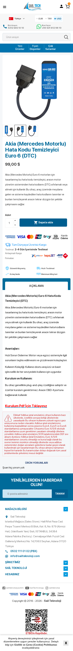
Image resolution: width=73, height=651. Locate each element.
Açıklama (36, 285)
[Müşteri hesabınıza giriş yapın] (61, 6)
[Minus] (15, 225)
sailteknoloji (54, 588)
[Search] (66, 37)
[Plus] (15, 220)
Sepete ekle (43, 223)
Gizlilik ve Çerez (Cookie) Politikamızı (35, 644)
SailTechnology (37, 588)
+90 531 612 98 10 (51, 28)
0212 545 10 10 (16, 28)
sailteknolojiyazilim (15, 588)
